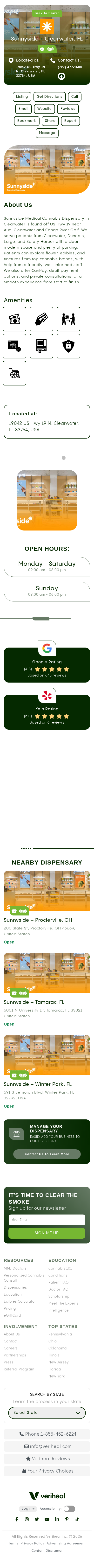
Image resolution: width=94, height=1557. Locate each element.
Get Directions (49, 96)
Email (23, 109)
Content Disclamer (47, 1550)
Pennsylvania (60, 1334)
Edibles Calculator (20, 1301)
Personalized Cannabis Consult (24, 1278)
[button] (47, 1413)
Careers (11, 1348)
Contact (11, 1341)
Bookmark (26, 121)
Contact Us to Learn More (47, 1154)
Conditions (57, 1275)
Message (47, 133)
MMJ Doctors (15, 1268)
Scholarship (58, 1296)
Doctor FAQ (58, 1289)
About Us (12, 1334)
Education (13, 1294)
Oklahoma (57, 1348)
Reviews (67, 109)
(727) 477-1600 (70, 67)
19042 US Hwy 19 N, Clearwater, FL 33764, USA (44, 426)
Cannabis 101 (60, 1268)
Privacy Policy (32, 1543)
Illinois (54, 1355)
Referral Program (19, 1369)
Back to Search (47, 13)
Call (74, 96)
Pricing (10, 1308)
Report (70, 121)
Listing (22, 96)
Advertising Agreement (66, 1543)
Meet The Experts (63, 1303)
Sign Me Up (47, 1233)
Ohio (52, 1341)
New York (56, 1376)
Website (44, 109)
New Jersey (58, 1362)
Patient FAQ (58, 1282)
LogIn (27, 1508)
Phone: (50, 1434)
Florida (54, 1369)
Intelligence (58, 1310)
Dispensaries (15, 1287)
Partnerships (15, 1355)
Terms (13, 1543)
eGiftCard (12, 1315)
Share (50, 121)
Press (8, 1362)
